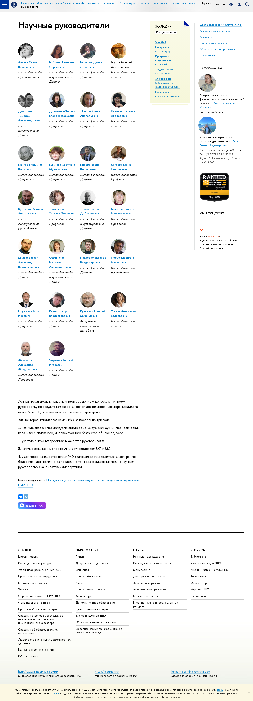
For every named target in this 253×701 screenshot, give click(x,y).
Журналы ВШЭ (200, 589)
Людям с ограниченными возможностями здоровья (45, 641)
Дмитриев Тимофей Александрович (29, 115)
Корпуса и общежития (32, 583)
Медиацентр (199, 583)
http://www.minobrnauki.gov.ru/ (38, 671)
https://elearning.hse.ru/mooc (190, 671)
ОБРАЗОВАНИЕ (87, 550)
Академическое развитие (149, 589)
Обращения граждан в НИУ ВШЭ (39, 596)
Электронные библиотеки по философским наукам (167, 82)
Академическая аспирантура (164, 71)
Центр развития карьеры (92, 609)
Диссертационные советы (150, 576)
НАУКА (138, 550)
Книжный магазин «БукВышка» (209, 570)
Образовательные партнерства (96, 622)
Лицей (80, 556)
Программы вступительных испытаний (164, 60)
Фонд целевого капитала (34, 602)
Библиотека (198, 556)
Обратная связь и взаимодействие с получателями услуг (99, 630)
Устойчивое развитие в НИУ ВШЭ (40, 570)
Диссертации (208, 55)
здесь (220, 689)
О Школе (160, 41)
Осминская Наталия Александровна (60, 262)
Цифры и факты (28, 556)
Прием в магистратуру (90, 589)
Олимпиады (83, 570)
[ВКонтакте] (20, 496)
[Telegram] (26, 496)
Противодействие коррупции (37, 609)
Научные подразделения (149, 556)
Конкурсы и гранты (145, 596)
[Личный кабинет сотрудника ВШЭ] (239, 4)
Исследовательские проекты (152, 563)
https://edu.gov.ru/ (107, 671)
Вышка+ (80, 583)
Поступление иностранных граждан (168, 94)
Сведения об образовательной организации (38, 631)
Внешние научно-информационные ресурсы (155, 604)
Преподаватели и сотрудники (37, 576)
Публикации (198, 596)
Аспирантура (84, 596)
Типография (198, 576)
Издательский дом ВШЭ (206, 563)
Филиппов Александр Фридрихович (27, 364)
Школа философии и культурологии (221, 24)
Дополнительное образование (96, 602)
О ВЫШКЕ (25, 550)
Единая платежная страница (36, 649)
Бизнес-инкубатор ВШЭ (91, 615)
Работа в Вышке (28, 656)
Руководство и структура (34, 563)
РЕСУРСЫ (198, 550)
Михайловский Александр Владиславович (28, 262)
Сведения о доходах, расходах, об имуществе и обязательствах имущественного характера (40, 619)
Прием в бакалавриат (89, 576)
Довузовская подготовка (92, 563)
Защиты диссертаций (146, 583)
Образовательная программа (217, 49)
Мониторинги (142, 570)
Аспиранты (206, 37)
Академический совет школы (217, 31)
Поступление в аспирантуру (164, 49)
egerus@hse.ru (232, 150)
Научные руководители (213, 43)
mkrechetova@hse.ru (212, 112)
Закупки (23, 589)
